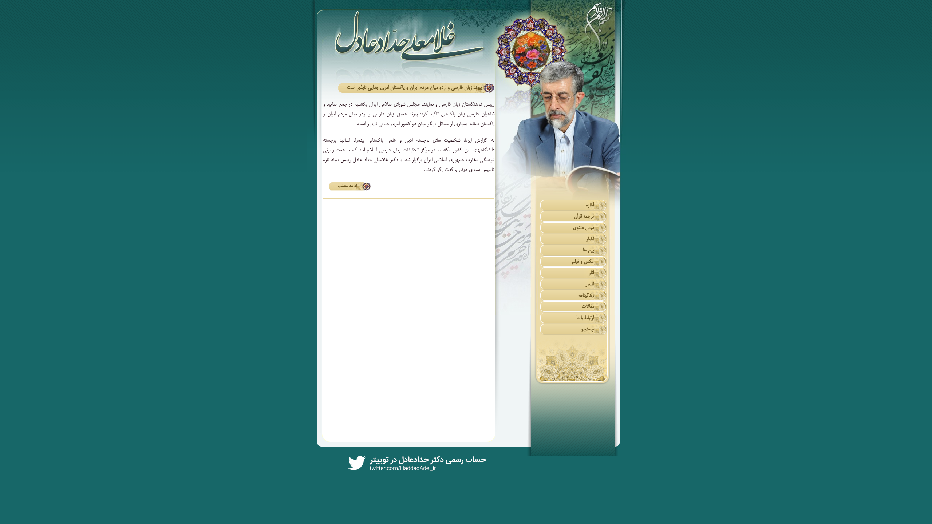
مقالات (588, 307)
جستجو (587, 329)
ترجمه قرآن (584, 217)
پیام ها (588, 250)
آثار (591, 273)
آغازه (590, 205)
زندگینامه (586, 296)
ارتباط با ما (585, 318)
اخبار (590, 239)
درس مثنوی (583, 228)
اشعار (589, 284)
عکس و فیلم (583, 262)
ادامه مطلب (347, 186)
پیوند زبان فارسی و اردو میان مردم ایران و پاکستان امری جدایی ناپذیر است (414, 87)
